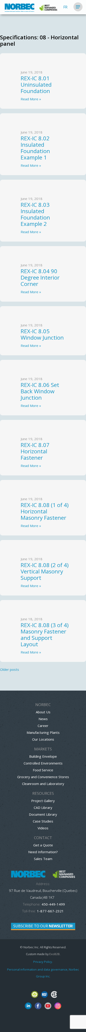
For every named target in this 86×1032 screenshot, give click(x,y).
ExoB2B (54, 954)
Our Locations (43, 739)
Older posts (9, 669)
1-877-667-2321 (50, 911)
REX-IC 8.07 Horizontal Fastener (35, 451)
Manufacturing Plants (43, 732)
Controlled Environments (43, 763)
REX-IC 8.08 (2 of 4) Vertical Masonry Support (45, 571)
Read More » (31, 99)
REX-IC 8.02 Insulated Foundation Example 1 (35, 147)
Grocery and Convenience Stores (43, 777)
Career (43, 725)
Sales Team (43, 858)
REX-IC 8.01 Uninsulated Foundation (36, 84)
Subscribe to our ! (43, 926)
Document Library (43, 814)
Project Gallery (43, 800)
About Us (43, 712)
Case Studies (43, 821)
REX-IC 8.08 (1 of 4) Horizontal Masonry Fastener (45, 511)
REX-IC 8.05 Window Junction (42, 334)
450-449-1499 (53, 904)
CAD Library (43, 807)
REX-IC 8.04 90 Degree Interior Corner (40, 277)
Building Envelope (43, 756)
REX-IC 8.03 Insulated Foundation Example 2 (35, 214)
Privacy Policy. (43, 962)
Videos (43, 828)
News (43, 719)
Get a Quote (43, 845)
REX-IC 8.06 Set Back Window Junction (40, 391)
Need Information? (43, 852)
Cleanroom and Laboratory (43, 783)
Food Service (43, 770)
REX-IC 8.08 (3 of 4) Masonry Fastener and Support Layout (45, 634)
